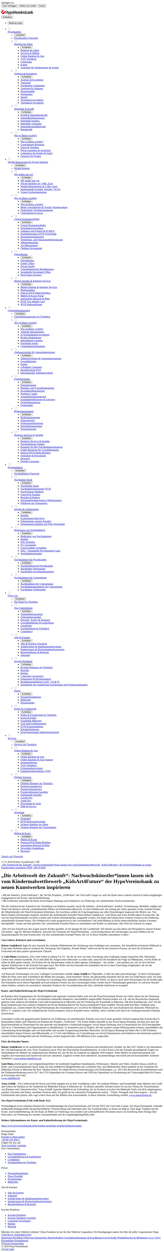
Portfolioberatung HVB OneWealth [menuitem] (38, 234)
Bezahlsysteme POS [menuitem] (30, 370)
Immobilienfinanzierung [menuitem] (32, 118)
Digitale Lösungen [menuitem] (29, 461)
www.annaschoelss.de (140, 1095)
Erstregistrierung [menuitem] (28, 762)
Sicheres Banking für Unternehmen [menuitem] (38, 827)
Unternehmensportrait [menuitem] (31, 614)
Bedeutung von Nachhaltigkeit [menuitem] (29, 530)
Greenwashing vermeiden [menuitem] (33, 547)
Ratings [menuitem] (24, 673)
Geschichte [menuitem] (26, 625)
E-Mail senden (17, 1137)
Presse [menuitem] (17, 690)
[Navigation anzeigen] (2, 9)
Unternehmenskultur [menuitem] (30, 617)
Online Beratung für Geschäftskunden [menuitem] (39, 450)
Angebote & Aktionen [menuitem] (31, 88)
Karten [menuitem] (23, 64)
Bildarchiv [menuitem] (25, 699)
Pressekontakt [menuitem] (27, 702)
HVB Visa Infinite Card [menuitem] (32, 301)
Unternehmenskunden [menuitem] (19, 310)
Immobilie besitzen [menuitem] (30, 120)
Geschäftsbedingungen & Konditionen (83, 1237)
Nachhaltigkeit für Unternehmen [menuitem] (30, 577)
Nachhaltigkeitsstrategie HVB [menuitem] (35, 488)
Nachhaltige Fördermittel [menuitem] (33, 589)
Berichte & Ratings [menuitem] (30, 497)
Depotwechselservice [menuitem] (31, 789)
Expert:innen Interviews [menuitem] (32, 518)
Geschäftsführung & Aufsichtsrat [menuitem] (37, 622)
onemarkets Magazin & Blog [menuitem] (35, 298)
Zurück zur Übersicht (12, 856)
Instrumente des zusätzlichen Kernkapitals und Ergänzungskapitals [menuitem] (54, 684)
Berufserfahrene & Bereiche (22, 1204)
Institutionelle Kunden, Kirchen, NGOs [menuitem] (40, 189)
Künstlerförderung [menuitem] (29, 729)
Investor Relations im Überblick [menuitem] (36, 667)
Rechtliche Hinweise (24, 1237)
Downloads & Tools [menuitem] (30, 803)
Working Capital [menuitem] (28, 393)
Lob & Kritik (110, 1237)
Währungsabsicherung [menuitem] (31, 423)
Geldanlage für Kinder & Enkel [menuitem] (36, 153)
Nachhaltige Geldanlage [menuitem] (32, 85)
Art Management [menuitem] (29, 245)
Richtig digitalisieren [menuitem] (30, 337)
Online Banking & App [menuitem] (32, 56)
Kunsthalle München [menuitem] (31, 720)
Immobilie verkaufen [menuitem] (30, 123)
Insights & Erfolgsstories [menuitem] (26, 509)
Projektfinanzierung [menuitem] (30, 402)
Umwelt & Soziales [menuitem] (30, 494)
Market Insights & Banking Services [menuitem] (32, 281)
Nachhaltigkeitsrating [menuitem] (31, 553)
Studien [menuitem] (24, 539)
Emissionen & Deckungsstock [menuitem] (35, 679)
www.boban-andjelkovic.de (27, 1058)
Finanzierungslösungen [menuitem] (32, 236)
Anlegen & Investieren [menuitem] (25, 73)
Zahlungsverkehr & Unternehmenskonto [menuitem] (34, 352)
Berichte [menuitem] (24, 670)
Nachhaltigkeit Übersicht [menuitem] (26, 473)
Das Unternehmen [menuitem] (23, 608)
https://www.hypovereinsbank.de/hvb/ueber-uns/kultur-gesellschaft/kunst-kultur (41, 1125)
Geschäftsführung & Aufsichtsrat (24, 1156)
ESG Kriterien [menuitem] (27, 542)
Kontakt (5, 1137)
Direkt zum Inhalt (28, 6)
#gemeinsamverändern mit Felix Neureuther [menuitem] (42, 524)
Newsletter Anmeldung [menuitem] (32, 848)
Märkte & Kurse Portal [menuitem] (32, 295)
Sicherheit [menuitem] (19, 812)
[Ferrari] (12, 1243)
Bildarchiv (13, 1182)
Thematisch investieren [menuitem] (32, 102)
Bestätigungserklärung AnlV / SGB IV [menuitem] (40, 681)
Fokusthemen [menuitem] (21, 254)
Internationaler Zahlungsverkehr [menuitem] (36, 373)
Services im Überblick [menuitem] (25, 744)
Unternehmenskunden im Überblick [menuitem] (32, 316)
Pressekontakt (15, 1179)
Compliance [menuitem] (26, 631)
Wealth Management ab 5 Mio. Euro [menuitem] (38, 186)
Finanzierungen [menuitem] (22, 379)
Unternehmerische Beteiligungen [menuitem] (37, 269)
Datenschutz (41, 1237)
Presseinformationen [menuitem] (30, 697)
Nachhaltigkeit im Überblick (22, 1162)
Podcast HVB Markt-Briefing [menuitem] (35, 293)
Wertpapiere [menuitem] (26, 94)
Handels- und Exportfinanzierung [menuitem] (37, 388)
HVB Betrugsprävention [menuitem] (32, 821)
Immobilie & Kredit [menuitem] (24, 109)
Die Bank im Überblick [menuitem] (26, 602)
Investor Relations (17, 1215)
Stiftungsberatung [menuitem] (29, 242)
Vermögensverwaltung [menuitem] (31, 100)
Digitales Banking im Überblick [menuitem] (36, 783)
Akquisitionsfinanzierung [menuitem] (33, 396)
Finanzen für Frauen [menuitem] (30, 156)
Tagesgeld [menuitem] (25, 82)
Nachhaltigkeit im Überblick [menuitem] (34, 628)
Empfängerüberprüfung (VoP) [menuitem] (35, 771)
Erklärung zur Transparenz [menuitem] (33, 503)
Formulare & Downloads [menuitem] (33, 455)
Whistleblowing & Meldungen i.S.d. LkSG (139, 1237)
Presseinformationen (18, 1173)
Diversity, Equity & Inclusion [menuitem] (35, 620)
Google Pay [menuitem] (26, 797)
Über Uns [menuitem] (13, 595)
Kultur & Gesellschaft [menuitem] (25, 708)
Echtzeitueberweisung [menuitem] (31, 768)
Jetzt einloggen (10, 6)
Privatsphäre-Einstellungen (14, 1240)
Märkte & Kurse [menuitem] (22, 833)
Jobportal (12, 1195)
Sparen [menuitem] (24, 97)
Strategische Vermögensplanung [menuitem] (36, 210)
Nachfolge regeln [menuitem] (29, 343)
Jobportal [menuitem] (25, 655)
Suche (42, 6)
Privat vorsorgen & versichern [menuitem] (35, 150)
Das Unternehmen (17, 1153)
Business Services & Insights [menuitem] (28, 435)
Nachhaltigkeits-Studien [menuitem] (32, 444)
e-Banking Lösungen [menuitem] (31, 367)
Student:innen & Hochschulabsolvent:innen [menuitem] (42, 649)
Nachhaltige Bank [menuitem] (23, 479)
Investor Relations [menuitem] (23, 661)
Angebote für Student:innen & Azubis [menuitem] (39, 67)
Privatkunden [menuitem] (14, 31)
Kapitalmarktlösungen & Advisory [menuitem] (37, 399)
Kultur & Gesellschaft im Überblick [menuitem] (38, 715)
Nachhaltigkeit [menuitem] (15, 467)
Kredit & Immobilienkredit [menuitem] (33, 115)
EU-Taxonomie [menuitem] (28, 545)
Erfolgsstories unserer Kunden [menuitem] (35, 521)
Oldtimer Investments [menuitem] (31, 248)
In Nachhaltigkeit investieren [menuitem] (34, 334)
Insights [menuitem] (24, 515)
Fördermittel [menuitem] (26, 405)
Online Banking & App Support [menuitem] (36, 759)
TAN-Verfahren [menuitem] (28, 59)
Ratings (11, 1223)
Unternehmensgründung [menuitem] (32, 346)
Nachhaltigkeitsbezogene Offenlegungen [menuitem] (41, 500)
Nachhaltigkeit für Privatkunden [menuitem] (30, 559)
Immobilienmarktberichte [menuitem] (33, 126)
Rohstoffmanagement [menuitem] (31, 426)
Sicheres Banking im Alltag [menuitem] (34, 824)
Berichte (12, 1226)
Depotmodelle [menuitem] (27, 91)
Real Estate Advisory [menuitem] (31, 275)
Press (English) (15, 1176)
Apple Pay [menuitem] (25, 800)
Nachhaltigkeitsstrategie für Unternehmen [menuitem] (41, 586)
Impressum (7, 1237)
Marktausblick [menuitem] (27, 290)
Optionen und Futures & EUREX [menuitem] (37, 231)
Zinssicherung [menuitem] (27, 420)
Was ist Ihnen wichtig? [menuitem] (25, 135)
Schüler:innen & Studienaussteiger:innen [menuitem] (41, 646)
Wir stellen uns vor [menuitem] (23, 174)
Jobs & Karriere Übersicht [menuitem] (33, 643)
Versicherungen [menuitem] (28, 429)
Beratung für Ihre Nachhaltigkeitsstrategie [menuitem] (41, 447)
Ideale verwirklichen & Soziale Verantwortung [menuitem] (43, 207)
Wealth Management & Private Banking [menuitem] (28, 162)
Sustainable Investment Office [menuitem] (35, 272)
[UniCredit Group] (7, 1249)
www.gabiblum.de (10, 1078)
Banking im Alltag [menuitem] (23, 44)
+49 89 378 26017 (10, 1139)
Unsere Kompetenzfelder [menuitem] (26, 219)
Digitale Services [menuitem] (22, 777)
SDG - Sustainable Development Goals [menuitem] (40, 550)
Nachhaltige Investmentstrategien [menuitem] (37, 571)
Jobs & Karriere (16, 1192)
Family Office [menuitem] (27, 263)
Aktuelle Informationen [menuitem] (32, 332)
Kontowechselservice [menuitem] (31, 786)
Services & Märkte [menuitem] (29, 53)
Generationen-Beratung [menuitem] (32, 144)
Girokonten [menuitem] (26, 61)
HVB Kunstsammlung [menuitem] (31, 726)
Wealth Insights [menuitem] (22, 168)
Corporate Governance (19, 1220)
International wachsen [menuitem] (31, 340)
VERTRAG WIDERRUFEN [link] (16, 1234)
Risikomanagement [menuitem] (23, 411)
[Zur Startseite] (17, 14)
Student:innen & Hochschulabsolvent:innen (30, 1201)
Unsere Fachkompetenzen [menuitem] (33, 192)
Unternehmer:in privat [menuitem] (31, 213)
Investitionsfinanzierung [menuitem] (32, 391)
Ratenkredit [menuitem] (26, 129)
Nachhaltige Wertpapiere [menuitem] (32, 568)
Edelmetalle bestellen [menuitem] (31, 795)
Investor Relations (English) (22, 1218)
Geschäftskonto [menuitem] (28, 361)
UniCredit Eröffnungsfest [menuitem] (33, 723)
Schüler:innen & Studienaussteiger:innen (28, 1198)
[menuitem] (15, 23)
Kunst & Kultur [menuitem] (28, 718)
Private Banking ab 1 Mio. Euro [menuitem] (36, 183)
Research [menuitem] (25, 458)
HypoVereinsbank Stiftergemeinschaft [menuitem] (39, 732)
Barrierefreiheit (56, 1237)
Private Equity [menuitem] (27, 266)
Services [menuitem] (12, 738)
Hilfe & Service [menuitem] (28, 806)
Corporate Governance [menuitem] (32, 676)
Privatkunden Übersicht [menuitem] (26, 38)
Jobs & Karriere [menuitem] (22, 637)
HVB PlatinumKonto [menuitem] (31, 304)
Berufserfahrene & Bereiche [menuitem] (34, 652)
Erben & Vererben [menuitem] (29, 147)
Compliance (14, 1159)
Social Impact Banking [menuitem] (32, 491)
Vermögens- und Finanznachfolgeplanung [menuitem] (41, 239)
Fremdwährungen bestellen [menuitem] (34, 792)
